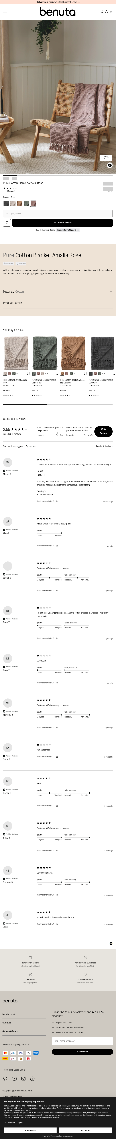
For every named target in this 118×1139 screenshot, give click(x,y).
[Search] (102, 11)
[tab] (104, 447)
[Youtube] (14, 1078)
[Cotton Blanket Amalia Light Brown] (73, 353)
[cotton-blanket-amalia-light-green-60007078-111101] (14, 373)
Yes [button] (57, 501)
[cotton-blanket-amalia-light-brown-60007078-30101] (62, 373)
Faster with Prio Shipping (66, 230)
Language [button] (16, 446)
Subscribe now (82, 1052)
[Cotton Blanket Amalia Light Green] (45, 353)
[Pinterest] (5, 1078)
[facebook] (32, 1078)
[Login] (106, 11)
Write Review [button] (103, 431)
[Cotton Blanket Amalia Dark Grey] (102, 353)
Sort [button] (5, 446)
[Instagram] (23, 1078)
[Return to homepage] (58, 11)
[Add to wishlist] (7, 223)
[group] (19, 429)
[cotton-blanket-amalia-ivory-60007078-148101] (5, 373)
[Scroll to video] (110, 165)
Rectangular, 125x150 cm (14, 214)
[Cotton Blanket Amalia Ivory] (16, 353)
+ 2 (17, 373)
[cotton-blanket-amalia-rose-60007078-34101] (9, 373)
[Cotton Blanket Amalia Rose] (33, 203)
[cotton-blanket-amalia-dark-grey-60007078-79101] (90, 373)
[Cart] (111, 11)
